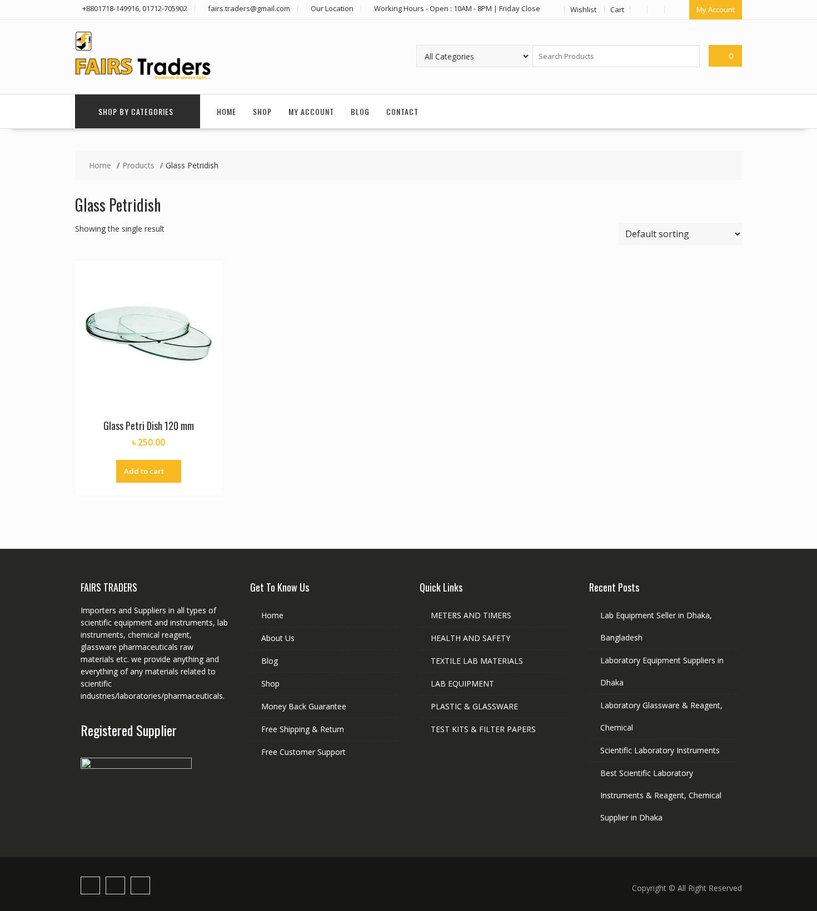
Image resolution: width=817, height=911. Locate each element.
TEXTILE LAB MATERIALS (477, 660)
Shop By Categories (135, 111)
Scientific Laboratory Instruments (660, 750)
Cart (617, 9)
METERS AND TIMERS (471, 615)
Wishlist (583, 9)
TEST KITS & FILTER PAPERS (483, 729)
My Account (715, 9)
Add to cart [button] (144, 471)
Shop (262, 111)
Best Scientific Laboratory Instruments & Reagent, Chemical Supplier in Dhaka (660, 795)
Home (226, 111)
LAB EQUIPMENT (462, 683)
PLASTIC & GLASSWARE (474, 706)
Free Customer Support (303, 752)
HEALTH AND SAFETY (470, 638)
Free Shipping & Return (302, 729)
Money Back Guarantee (303, 706)
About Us (278, 638)
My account (311, 111)
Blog (360, 111)
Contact (402, 111)
